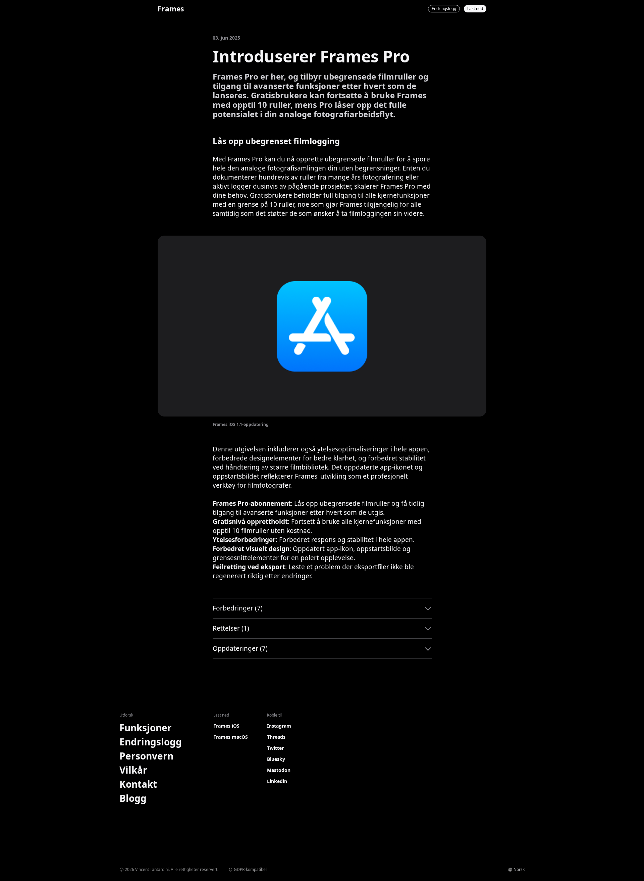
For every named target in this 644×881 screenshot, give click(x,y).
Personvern (146, 755)
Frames (171, 8)
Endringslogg (444, 8)
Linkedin (277, 781)
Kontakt (138, 784)
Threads (276, 737)
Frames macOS (230, 737)
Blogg (133, 798)
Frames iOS (226, 726)
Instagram (279, 726)
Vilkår (133, 770)
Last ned (475, 8)
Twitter (275, 748)
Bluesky (276, 759)
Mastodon (278, 770)
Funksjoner (145, 727)
